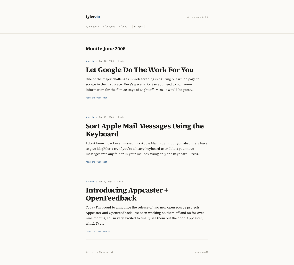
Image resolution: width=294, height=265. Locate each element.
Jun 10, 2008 (106, 117)
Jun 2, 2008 (105, 181)
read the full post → (98, 97)
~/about (124, 26)
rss (197, 252)
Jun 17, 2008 (106, 61)
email (205, 252)
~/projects (92, 26)
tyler (93, 16)
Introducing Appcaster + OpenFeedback (127, 194)
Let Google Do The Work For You (140, 70)
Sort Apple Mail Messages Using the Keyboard (145, 130)
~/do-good (109, 26)
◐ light (138, 26)
